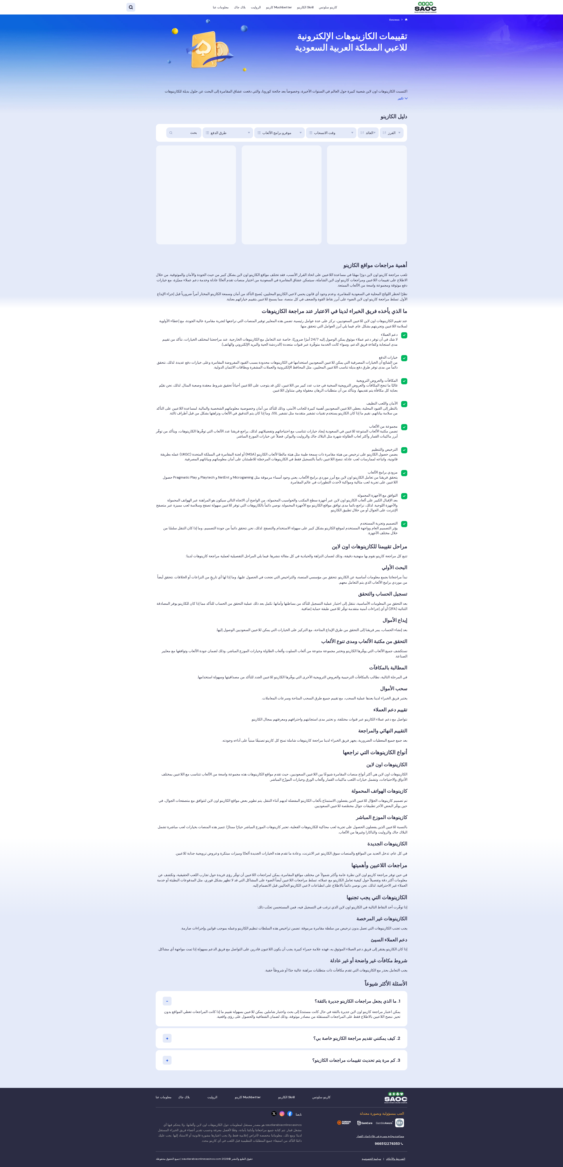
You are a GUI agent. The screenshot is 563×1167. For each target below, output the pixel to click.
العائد (369, 133)
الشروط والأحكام (395, 1159)
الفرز (391, 133)
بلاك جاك (240, 7)
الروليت (256, 7)
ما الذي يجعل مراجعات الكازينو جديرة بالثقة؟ (356, 1001)
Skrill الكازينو (305, 7)
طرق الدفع (219, 133)
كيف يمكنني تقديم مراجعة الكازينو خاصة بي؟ (354, 1038)
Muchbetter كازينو (279, 7)
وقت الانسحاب (324, 133)
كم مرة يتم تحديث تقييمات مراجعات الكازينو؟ (353, 1060)
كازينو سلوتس (328, 7)
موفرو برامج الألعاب (276, 133)
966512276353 (388, 1143)
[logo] (426, 7)
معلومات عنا (221, 7)
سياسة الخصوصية (371, 1159)
